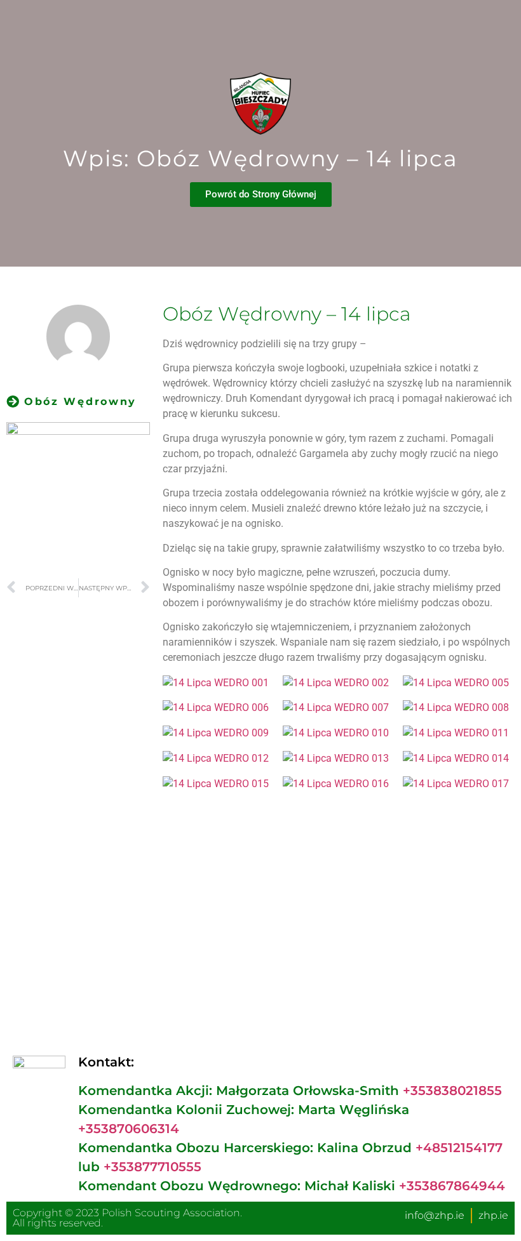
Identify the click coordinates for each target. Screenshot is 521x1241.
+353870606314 (128, 1128)
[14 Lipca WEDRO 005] (458, 683)
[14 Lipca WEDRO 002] (338, 683)
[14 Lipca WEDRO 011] (458, 733)
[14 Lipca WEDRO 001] (218, 683)
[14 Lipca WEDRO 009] (218, 733)
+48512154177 (459, 1147)
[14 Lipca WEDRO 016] (338, 784)
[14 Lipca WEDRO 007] (338, 707)
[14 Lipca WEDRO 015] (218, 784)
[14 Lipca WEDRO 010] (338, 733)
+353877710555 (152, 1166)
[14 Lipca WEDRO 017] (458, 784)
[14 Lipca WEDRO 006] (218, 707)
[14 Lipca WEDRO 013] (338, 758)
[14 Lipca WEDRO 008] (458, 707)
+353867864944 (452, 1185)
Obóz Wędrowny (80, 401)
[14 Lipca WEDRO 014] (458, 758)
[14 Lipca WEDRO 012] (218, 758)
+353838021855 (452, 1090)
